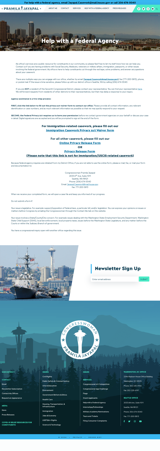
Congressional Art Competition (96, 384)
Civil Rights (47, 376)
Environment (48, 390)
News (4, 410)
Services (77, 8)
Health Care (48, 399)
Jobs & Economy (49, 415)
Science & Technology (52, 424)
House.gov (95, 437)
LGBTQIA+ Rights (50, 420)
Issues (46, 372)
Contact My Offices (10, 393)
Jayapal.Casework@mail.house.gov (101, 79)
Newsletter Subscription (12, 388)
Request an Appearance (12, 398)
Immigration (48, 411)
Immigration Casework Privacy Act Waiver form (80, 130)
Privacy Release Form (79, 151)
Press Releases (119, 8)
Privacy (77, 437)
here (140, 88)
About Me (53, 8)
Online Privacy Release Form (80, 142)
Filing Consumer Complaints (95, 420)
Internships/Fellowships (93, 407)
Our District (8, 372)
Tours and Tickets (90, 416)
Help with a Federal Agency (96, 8)
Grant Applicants (90, 398)
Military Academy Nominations (96, 411)
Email (4, 384)
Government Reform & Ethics (55, 394)
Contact (65, 8)
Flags (85, 393)
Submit (144, 279)
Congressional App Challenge (95, 388)
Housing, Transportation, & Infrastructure (54, 405)
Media (4, 405)
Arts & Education (50, 385)
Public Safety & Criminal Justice (56, 381)
